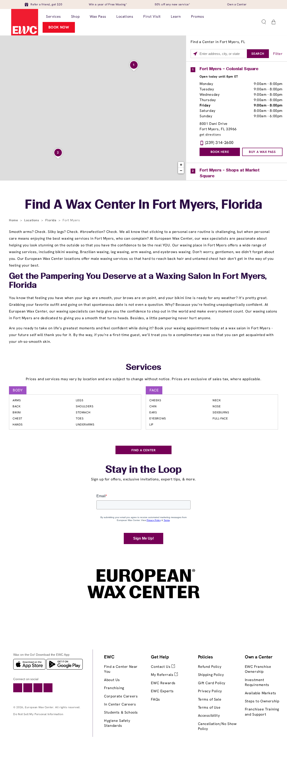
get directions (210, 135)
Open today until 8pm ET (219, 76)
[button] (264, 22)
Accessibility (209, 715)
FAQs (155, 699)
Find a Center (143, 450)
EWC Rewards (163, 683)
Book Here (220, 152)
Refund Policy (210, 666)
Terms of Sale (210, 699)
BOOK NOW (58, 27)
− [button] (181, 170)
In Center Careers (120, 704)
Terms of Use (209, 707)
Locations (32, 220)
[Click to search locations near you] (195, 54)
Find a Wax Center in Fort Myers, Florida (143, 205)
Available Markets (260, 693)
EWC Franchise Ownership (258, 669)
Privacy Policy (210, 691)
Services (143, 367)
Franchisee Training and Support (262, 711)
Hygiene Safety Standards (117, 723)
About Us (112, 679)
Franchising (114, 688)
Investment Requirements (257, 682)
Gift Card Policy (212, 683)
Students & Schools (121, 712)
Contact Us (161, 666)
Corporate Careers (121, 696)
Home (14, 220)
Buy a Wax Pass (262, 152)
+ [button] (181, 164)
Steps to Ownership (262, 701)
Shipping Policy (211, 674)
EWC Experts (162, 691)
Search (257, 54)
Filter (278, 53)
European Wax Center (39, 707)
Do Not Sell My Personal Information (38, 714)
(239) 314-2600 (219, 142)
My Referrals (162, 674)
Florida (51, 220)
